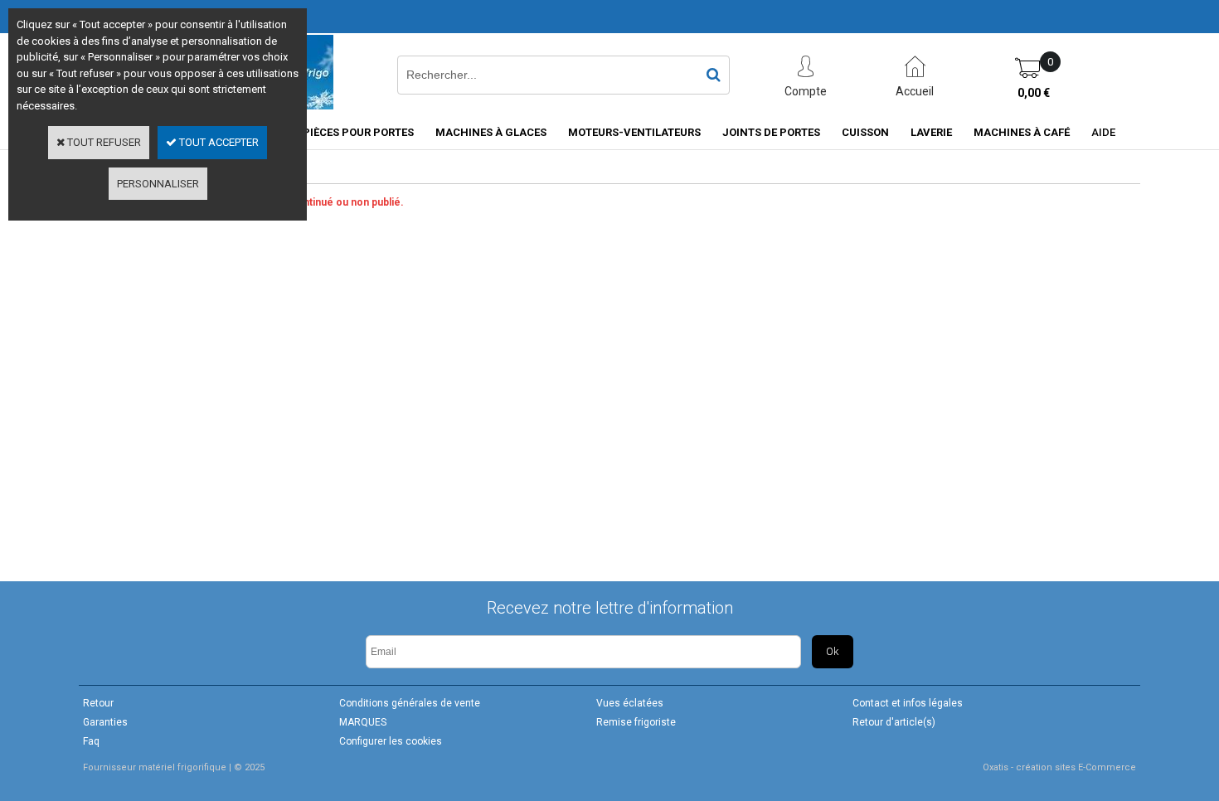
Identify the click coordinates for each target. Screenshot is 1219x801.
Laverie (931, 132)
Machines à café (1022, 132)
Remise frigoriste (636, 722)
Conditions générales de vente (409, 703)
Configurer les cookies (390, 741)
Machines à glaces (490, 132)
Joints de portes (771, 132)
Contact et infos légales (907, 703)
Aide (1103, 132)
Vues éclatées (629, 703)
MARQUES (362, 722)
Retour (98, 703)
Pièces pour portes (358, 132)
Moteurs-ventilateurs (634, 132)
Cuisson (865, 132)
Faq (91, 741)
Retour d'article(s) (893, 722)
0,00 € (1033, 93)
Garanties (105, 722)
